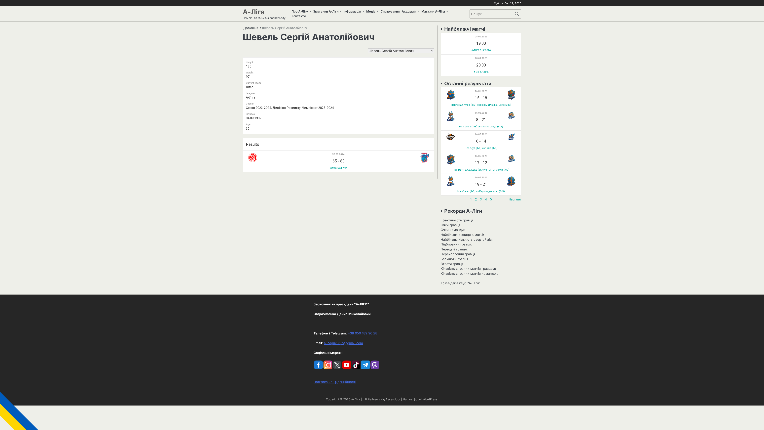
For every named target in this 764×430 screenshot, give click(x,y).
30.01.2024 (338, 154)
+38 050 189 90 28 (362, 333)
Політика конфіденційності (335, 382)
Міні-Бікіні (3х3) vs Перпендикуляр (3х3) (481, 191)
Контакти (298, 16)
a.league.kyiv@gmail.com (343, 343)
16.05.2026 (481, 91)
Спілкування (390, 11)
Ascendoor (393, 399)
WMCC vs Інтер (338, 167)
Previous (447, 199)
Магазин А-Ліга (433, 11)
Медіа (370, 11)
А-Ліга (254, 12)
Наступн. (515, 199)
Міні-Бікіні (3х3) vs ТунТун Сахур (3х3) (481, 126)
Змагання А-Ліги (325, 11)
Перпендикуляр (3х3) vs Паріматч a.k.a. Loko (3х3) (481, 104)
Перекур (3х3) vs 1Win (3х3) (481, 148)
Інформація (352, 11)
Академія (409, 11)
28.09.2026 (481, 36)
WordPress (430, 399)
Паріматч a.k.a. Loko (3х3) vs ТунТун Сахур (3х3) (481, 169)
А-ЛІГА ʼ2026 (481, 71)
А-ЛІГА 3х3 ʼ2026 (481, 50)
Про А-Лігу (299, 11)
